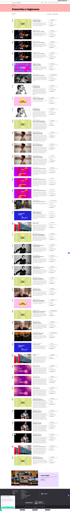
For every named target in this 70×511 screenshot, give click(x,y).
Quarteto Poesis (35, 223)
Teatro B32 (52, 211)
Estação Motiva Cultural (54, 74)
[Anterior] (33, 467)
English (55, 2)
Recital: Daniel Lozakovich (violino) (38, 75)
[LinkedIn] (59, 0)
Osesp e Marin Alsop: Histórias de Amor (39, 168)
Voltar (14, 5)
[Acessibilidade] (69, 495)
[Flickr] (58, 0)
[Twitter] (39, 507)
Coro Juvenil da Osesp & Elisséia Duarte (39, 446)
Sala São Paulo (52, 19)
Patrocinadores (23, 494)
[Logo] (17, 3)
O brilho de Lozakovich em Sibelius (38, 31)
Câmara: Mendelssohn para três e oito (39, 201)
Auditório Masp (52, 222)
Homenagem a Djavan (36, 344)
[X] (63, 0)
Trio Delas (34, 355)
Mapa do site (23, 490)
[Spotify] (42, 507)
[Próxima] (37, 467)
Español (57, 2)
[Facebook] (66, 0)
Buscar (46, 2)
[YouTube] (62, 0)
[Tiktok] (61, 0)
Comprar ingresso (51, 25)
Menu (42, 2)
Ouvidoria (22, 498)
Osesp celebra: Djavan (36, 366)
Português (52, 2)
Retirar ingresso (51, 69)
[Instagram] (64, 0)
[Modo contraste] (49, 3)
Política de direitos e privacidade (25, 495)
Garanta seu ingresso (52, 172)
